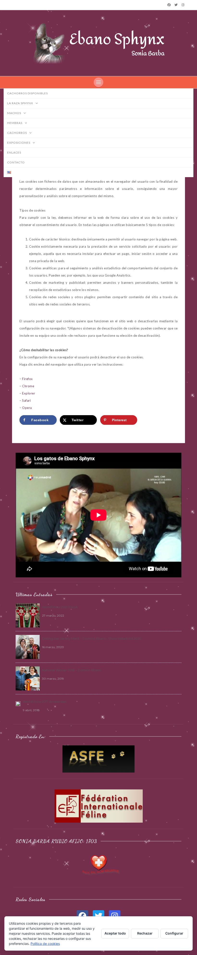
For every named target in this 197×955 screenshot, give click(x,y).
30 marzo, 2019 (53, 678)
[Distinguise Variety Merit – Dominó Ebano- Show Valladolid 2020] (28, 647)
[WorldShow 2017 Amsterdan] (18, 703)
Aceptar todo (115, 933)
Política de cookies (45, 944)
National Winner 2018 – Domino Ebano (71, 670)
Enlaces (14, 152)
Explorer (28, 393)
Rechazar (145, 933)
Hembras (15, 123)
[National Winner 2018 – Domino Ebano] (28, 678)
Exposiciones (19, 142)
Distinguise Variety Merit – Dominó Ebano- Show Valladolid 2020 (91, 638)
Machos (14, 113)
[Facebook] (169, 5)
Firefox (27, 379)
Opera (27, 408)
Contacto (16, 162)
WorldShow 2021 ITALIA (59, 607)
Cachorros (17, 133)
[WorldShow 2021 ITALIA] (28, 615)
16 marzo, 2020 (53, 647)
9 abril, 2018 (31, 710)
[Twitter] (176, 5)
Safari (26, 400)
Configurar (174, 933)
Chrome (28, 386)
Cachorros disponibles (27, 93)
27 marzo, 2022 (53, 615)
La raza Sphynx (20, 103)
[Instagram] (183, 5)
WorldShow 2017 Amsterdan (44, 701)
